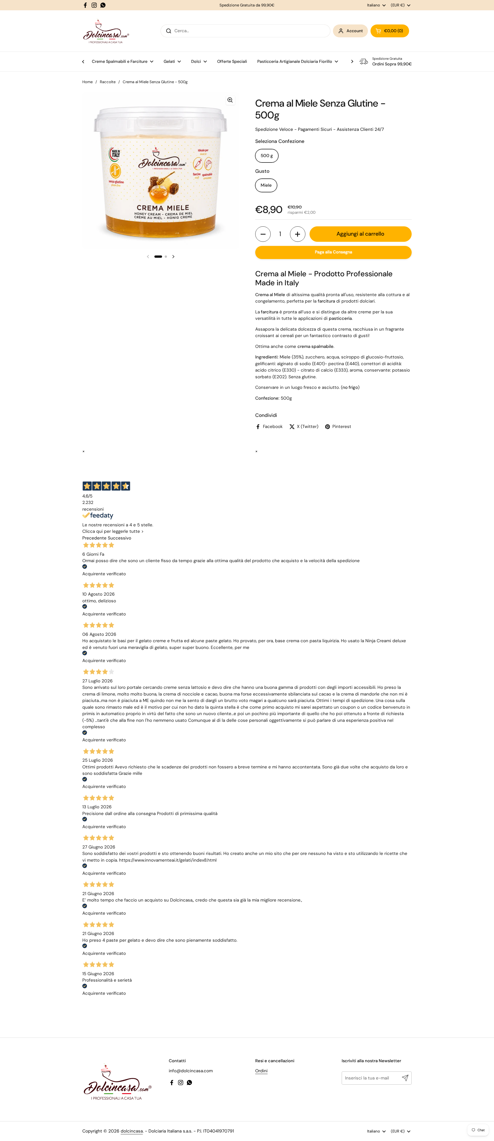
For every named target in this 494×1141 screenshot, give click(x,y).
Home (87, 81)
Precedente (94, 538)
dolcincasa (132, 1131)
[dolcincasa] (106, 31)
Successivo (119, 538)
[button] (263, 234)
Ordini (261, 1071)
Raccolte (108, 81)
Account (355, 30)
